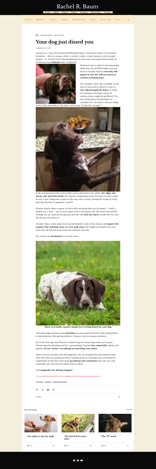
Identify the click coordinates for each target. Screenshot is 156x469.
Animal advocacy (79, 19)
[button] (129, 19)
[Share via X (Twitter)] (42, 390)
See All (129, 409)
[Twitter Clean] (78, 460)
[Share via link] (54, 390)
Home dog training (60, 382)
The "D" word (108, 436)
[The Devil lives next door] (78, 423)
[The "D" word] (115, 423)
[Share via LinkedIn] (48, 390)
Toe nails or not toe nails (40, 436)
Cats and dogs (105, 19)
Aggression (40, 19)
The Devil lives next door (75, 437)
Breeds (93, 19)
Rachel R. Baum (77, 6)
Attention (53, 19)
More (117, 19)
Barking (64, 19)
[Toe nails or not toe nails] (40, 423)
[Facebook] (74, 460)
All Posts (27, 19)
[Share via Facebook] (37, 390)
